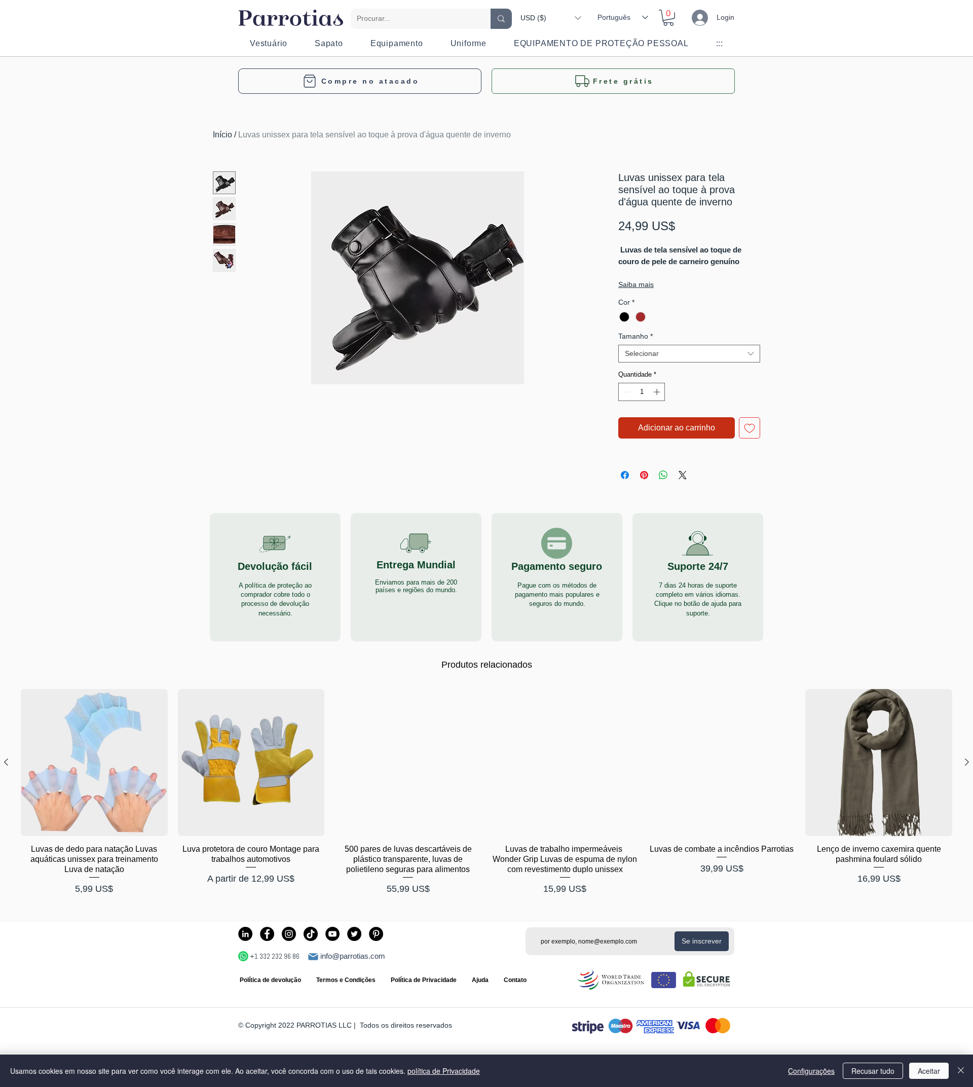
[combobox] (689, 354)
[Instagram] (289, 934)
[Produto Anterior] (6, 762)
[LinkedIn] (245, 934)
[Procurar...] (501, 19)
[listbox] (550, 18)
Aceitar (929, 1071)
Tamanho (635, 336)
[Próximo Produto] (967, 762)
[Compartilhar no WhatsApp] (663, 475)
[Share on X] (683, 475)
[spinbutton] (642, 392)
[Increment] (658, 392)
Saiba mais (636, 284)
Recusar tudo (872, 1071)
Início (222, 134)
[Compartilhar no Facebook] (625, 475)
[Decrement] (626, 392)
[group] (486, 793)
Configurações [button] (811, 1071)
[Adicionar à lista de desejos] (749, 428)
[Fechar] (961, 1071)
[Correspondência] (313, 956)
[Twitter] (354, 934)
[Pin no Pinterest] (644, 475)
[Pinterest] (376, 934)
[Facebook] (267, 934)
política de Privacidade (443, 1071)
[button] (550, 18)
